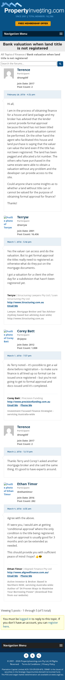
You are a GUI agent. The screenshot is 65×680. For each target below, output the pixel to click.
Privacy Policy (48, 664)
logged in (25, 619)
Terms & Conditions (31, 664)
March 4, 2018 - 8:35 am (19, 509)
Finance (20, 54)
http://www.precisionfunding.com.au (28, 401)
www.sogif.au (57, 674)
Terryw (22, 217)
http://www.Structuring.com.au (25, 302)
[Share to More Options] (38, 655)
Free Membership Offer (33, 23)
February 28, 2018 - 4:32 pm (21, 95)
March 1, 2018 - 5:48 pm (19, 242)
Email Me (12, 305)
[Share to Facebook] (26, 655)
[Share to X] (32, 655)
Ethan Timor (27, 484)
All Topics (6, 54)
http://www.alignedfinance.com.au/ (28, 572)
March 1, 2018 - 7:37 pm (19, 356)
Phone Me (26, 405)
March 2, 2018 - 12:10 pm (20, 452)
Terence (23, 70)
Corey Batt (26, 331)
